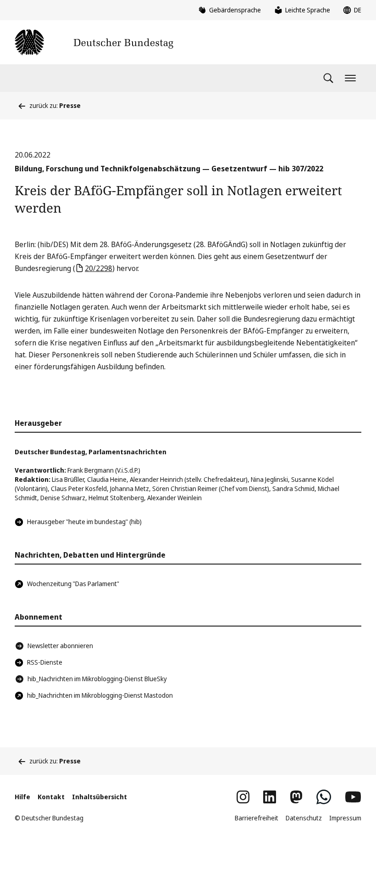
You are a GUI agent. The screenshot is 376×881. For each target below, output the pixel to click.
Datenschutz (304, 817)
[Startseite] (94, 42)
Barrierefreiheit (256, 817)
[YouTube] (353, 797)
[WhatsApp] (323, 797)
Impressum (345, 817)
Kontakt (51, 796)
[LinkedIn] (269, 797)
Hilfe (22, 796)
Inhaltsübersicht (99, 796)
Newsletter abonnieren (60, 645)
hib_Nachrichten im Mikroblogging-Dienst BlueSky (97, 678)
